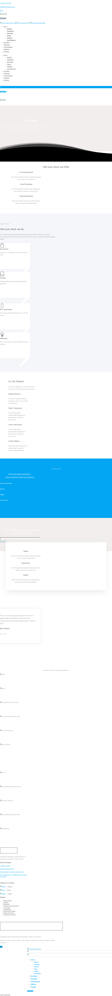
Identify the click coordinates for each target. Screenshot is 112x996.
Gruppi (9, 36)
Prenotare (7, 45)
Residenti (3, 18)
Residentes (7, 904)
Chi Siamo (6, 42)
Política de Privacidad (9, 911)
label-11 (48, 940)
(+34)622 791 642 (5, 3)
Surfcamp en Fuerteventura (11, 906)
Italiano (10, 894)
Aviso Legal (7, 907)
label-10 (43, 940)
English (9, 890)
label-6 (24, 940)
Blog (1, 10)
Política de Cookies (9, 913)
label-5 (19, 940)
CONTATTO (3, 91)
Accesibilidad (7, 909)
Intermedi (10, 33)
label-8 (33, 940)
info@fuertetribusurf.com (7, 7)
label (1, 940)
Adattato (6, 49)
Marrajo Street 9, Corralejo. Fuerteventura (11, 872)
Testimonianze (8, 47)
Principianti (10, 31)
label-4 (15, 940)
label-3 (10, 940)
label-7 (29, 940)
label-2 (5, 940)
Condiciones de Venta (10, 914)
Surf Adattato (11, 40)
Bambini (9, 29)
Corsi (5, 27)
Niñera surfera (8, 900)
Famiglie (9, 38)
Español (9, 886)
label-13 (4, 943)
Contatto (6, 52)
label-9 (38, 940)
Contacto (6, 902)
